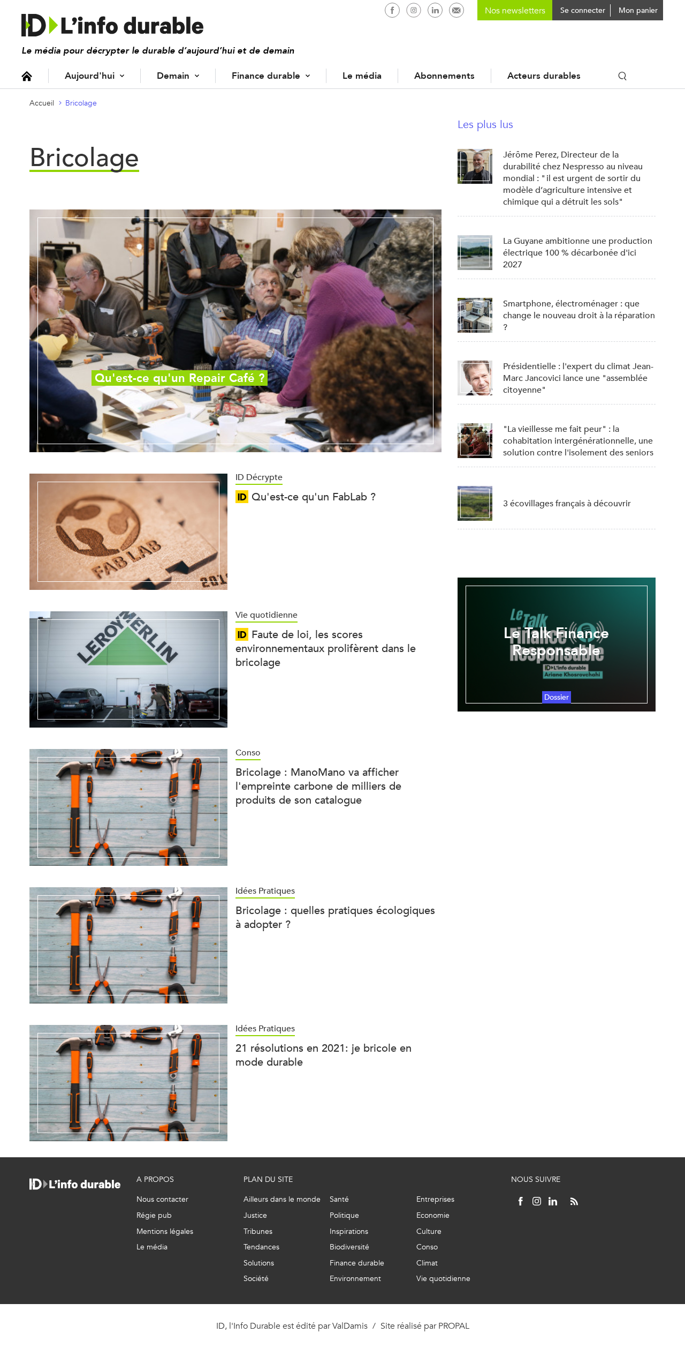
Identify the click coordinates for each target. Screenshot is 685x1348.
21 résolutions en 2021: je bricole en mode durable (323, 1055)
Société (256, 1279)
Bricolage (81, 103)
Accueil (26, 76)
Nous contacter (162, 1199)
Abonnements (444, 76)
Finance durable (266, 76)
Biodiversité (349, 1247)
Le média (362, 76)
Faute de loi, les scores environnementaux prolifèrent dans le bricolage (325, 648)
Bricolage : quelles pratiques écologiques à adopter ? (335, 917)
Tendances (261, 1247)
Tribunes (257, 1231)
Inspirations (349, 1231)
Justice (255, 1215)
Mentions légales (164, 1231)
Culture (429, 1231)
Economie (433, 1215)
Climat (427, 1263)
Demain (173, 76)
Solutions (258, 1263)
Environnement (355, 1279)
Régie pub (154, 1215)
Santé (339, 1199)
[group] (235, 330)
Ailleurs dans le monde (282, 1199)
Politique (344, 1215)
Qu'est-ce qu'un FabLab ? (312, 497)
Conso (427, 1247)
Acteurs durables (544, 76)
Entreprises (435, 1199)
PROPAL (453, 1325)
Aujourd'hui (90, 76)
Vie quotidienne (443, 1279)
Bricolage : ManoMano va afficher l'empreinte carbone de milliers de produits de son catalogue (318, 786)
